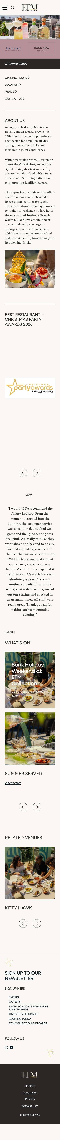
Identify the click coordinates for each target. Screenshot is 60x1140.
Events (14, 997)
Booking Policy (20, 1019)
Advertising (30, 1092)
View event (13, 783)
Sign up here (15, 988)
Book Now (42, 49)
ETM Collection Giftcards (28, 1023)
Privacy (30, 1099)
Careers (15, 1002)
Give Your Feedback (23, 1014)
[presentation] (23, 473)
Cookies (30, 1086)
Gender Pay (30, 1106)
